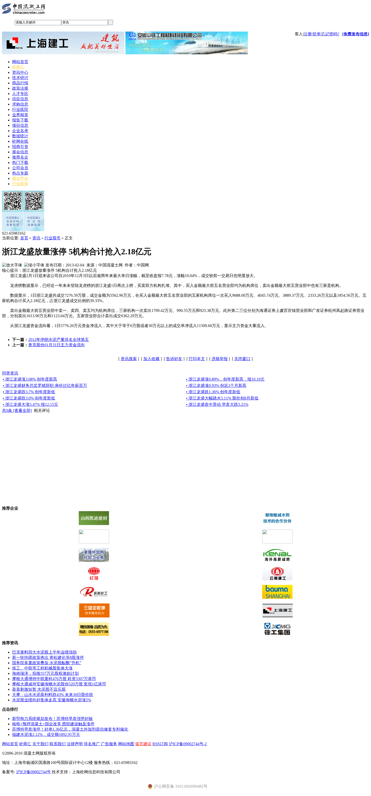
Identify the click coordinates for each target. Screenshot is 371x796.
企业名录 (20, 131)
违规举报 (219, 359)
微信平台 (20, 178)
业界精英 (20, 115)
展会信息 (20, 152)
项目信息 (20, 125)
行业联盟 (20, 184)
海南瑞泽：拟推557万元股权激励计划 (45, 673)
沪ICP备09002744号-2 (188, 744)
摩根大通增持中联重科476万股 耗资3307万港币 (54, 679)
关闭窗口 (242, 359)
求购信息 (20, 104)
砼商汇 (18, 67)
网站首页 (20, 62)
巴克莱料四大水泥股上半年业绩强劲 (44, 652)
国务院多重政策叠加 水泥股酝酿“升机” (46, 663)
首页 (24, 238)
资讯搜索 (129, 359)
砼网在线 (20, 141)
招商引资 (20, 146)
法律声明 (75, 744)
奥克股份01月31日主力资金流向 (56, 345)
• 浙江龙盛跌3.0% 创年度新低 (29, 398)
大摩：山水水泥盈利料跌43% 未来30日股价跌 (52, 694)
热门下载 (20, 162)
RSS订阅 (160, 744)
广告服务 (109, 744)
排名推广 (92, 744)
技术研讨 (20, 78)
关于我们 (40, 744)
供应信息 (20, 99)
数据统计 (20, 136)
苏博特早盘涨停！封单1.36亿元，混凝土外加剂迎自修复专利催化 (70, 729)
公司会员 (20, 168)
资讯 (36, 238)
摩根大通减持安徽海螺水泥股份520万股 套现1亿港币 (59, 684)
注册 (308, 34)
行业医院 (20, 109)
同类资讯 (10, 373)
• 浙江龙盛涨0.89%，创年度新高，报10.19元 (225, 379)
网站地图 (126, 744)
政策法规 (20, 88)
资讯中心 (20, 72)
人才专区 (20, 93)
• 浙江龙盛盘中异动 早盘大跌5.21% (217, 404)
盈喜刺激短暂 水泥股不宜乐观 (39, 689)
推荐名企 (20, 157)
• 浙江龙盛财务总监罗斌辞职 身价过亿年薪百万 (45, 385)
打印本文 (197, 359)
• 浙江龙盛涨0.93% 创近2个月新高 (216, 385)
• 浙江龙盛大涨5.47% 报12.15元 (30, 404)
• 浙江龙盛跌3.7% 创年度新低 (29, 392)
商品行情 (20, 83)
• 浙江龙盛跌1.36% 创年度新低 (213, 392)
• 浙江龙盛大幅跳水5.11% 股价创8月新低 (222, 398)
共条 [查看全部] (17, 410)
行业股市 (52, 238)
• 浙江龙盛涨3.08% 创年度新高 (30, 379)
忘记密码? (330, 34)
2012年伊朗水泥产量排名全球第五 (58, 339)
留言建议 (143, 744)
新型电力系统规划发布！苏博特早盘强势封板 (52, 718)
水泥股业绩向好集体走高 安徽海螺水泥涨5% (51, 700)
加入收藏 (151, 359)
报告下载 (20, 120)
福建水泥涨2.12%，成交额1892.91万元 (46, 734)
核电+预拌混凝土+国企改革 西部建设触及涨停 (53, 724)
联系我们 (57, 744)
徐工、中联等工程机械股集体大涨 (42, 668)
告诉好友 (174, 359)
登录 (316, 34)
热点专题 (20, 173)
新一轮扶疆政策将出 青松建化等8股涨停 (48, 657)
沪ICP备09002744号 (33, 772)
